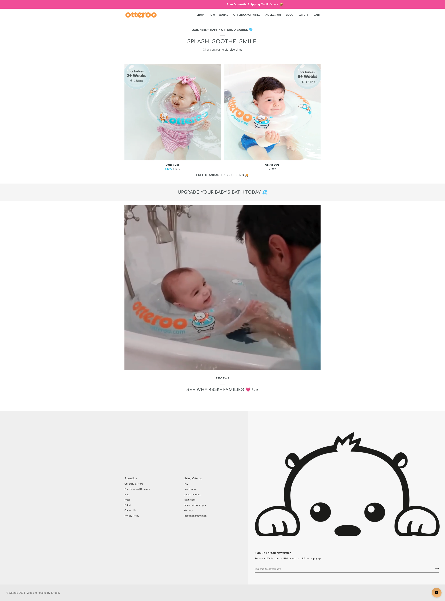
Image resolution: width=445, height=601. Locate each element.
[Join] (436, 568)
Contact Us (130, 510)
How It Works (190, 489)
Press (127, 499)
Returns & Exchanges (195, 505)
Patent (127, 505)
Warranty (188, 510)
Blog (126, 494)
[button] (200, 15)
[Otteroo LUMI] (272, 112)
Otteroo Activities (192, 494)
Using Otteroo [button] (193, 478)
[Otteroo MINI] (172, 112)
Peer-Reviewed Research (137, 489)
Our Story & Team (133, 483)
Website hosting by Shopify (43, 592)
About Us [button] (130, 478)
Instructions (190, 499)
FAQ (186, 483)
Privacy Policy (131, 515)
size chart (236, 49)
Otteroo (13, 592)
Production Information (195, 515)
